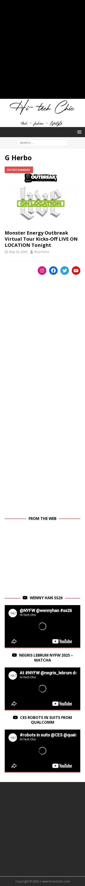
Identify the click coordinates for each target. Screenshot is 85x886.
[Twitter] (64, 270)
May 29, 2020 (18, 252)
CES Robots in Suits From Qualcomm (46, 720)
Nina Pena (41, 252)
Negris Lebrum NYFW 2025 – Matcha (46, 658)
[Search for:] (42, 142)
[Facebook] (53, 270)
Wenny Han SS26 (46, 597)
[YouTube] (76, 270)
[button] (78, 132)
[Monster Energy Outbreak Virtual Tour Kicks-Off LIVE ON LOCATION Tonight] (42, 197)
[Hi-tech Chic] (42, 124)
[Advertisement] (42, 51)
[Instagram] (42, 270)
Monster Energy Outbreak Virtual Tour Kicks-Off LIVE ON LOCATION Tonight (41, 239)
